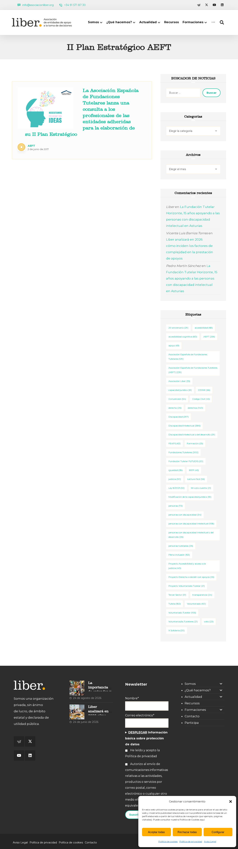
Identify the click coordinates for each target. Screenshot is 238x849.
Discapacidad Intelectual (184, 425)
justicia (174, 479)
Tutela (174, 603)
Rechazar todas (187, 832)
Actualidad (193, 697)
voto (208, 621)
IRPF (194, 470)
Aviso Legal (210, 841)
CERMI (204, 390)
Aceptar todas (156, 832)
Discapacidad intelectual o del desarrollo (191, 434)
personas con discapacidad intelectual (191, 523)
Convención (177, 399)
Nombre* (132, 698)
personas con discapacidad (184, 514)
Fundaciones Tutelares (183, 452)
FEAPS (174, 443)
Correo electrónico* (139, 715)
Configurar (218, 832)
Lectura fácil (196, 479)
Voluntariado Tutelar (182, 612)
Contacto (192, 716)
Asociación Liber (179, 381)
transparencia (202, 594)
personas (175, 505)
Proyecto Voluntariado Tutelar (186, 585)
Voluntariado (196, 603)
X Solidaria (176, 630)
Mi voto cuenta (201, 488)
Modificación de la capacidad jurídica (189, 496)
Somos (190, 684)
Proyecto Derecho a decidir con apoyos (191, 577)
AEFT (31, 146)
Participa (192, 723)
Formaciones (195, 710)
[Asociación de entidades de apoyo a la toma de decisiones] (43, 22)
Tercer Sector (177, 594)
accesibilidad (204, 327)
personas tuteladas (180, 545)
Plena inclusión (179, 554)
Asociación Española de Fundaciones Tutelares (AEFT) (192, 370)
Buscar (211, 92)
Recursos (192, 703)
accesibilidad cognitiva (182, 336)
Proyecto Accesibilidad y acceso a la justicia (187, 565)
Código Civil (201, 399)
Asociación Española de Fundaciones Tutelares (187, 356)
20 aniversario (178, 327)
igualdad (175, 470)
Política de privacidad (190, 841)
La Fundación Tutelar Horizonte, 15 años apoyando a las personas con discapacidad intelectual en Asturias (191, 278)
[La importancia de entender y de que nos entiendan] (77, 688)
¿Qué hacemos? (198, 690)
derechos (195, 407)
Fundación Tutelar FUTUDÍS (185, 461)
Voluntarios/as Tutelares (183, 621)
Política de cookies (168, 841)
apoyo (173, 345)
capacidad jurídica (180, 390)
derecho (174, 407)
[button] (230, 801)
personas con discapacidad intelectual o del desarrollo (191, 534)
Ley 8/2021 (176, 488)
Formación (195, 443)
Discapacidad (178, 416)
